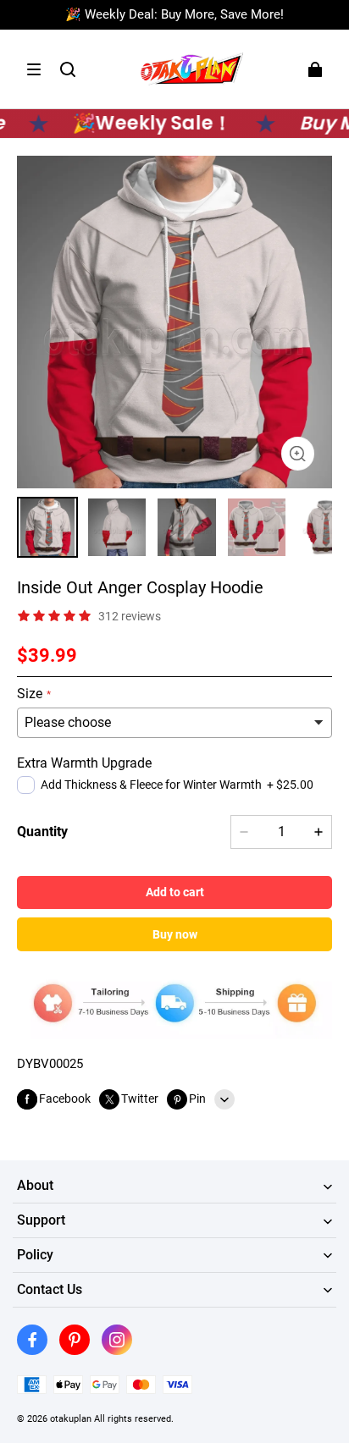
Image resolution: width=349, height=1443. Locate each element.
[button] (34, 69)
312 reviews (129, 616)
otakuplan (70, 1418)
